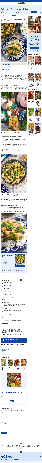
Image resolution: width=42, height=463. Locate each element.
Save (16, 265)
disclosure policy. (14, 15)
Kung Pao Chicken (5, 350)
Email (1, 396)
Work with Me (16, 459)
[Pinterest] (40, 1)
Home (2, 459)
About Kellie (5, 459)
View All (24, 71)
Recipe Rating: (4, 422)
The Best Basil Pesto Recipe (31, 119)
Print (24, 265)
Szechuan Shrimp (5, 351)
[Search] (41, 3)
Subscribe (12, 401)
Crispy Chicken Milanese (10, 368)
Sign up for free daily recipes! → (6, 0)
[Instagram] (35, 1)
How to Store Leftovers (6, 69)
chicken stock (21, 139)
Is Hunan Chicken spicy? (6, 68)
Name (2, 425)
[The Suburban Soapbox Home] (21, 3)
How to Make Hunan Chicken (7, 66)
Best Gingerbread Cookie (38, 84)
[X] (39, 1)
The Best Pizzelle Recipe (31, 67)
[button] (15, 11)
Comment (3, 412)
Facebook (20, 354)
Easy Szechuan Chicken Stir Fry (7, 349)
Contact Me (11, 459)
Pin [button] (20, 265)
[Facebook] (37, 1)
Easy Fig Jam (38, 133)
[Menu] (1, 3)
